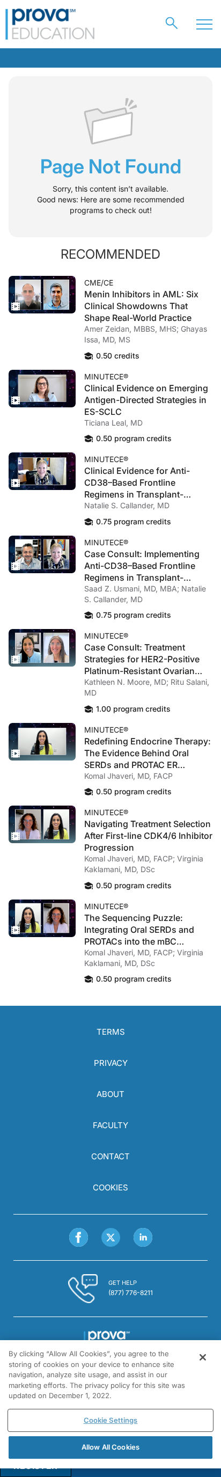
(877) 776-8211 (130, 1293)
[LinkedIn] (143, 1237)
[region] (110, 1404)
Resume (42, 294)
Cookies (110, 1187)
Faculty (110, 1125)
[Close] (203, 1357)
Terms (111, 1032)
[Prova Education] (50, 24)
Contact (110, 1156)
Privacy (111, 1063)
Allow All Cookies (110, 1447)
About (110, 1094)
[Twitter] (110, 1237)
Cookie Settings (111, 1420)
